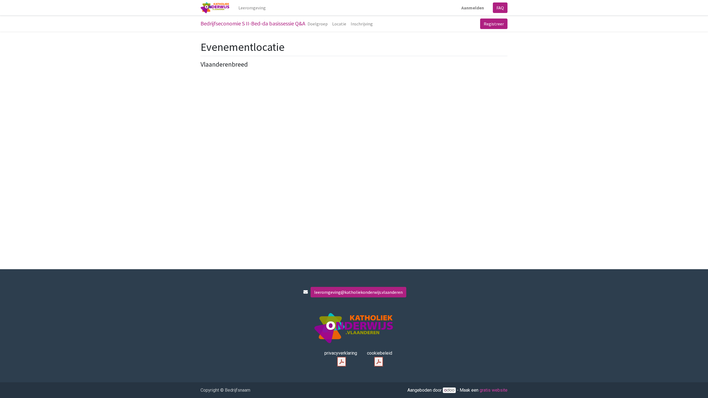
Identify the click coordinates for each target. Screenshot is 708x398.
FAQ (500, 8)
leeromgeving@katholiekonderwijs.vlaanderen (358, 292)
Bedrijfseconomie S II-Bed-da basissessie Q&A (253, 23)
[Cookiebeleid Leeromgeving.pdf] (378, 362)
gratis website (493, 390)
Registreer (494, 24)
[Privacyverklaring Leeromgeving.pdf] (341, 362)
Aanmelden (472, 8)
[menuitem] (252, 7)
